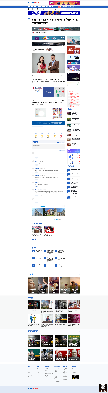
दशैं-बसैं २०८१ (65, 380)
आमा (30, 8)
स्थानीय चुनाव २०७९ (65, 373)
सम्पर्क (73, 373)
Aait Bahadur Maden (39, 153)
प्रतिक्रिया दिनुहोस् (61, 150)
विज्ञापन (73, 371)
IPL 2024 (46, 372)
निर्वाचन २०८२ (65, 376)
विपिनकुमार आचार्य (59, 8)
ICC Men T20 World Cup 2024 (48, 370)
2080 (56, 370)
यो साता (40, 298)
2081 (56, 371)
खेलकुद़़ (29, 373)
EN (73, 6)
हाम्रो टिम (73, 368)
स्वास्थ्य (70, 6)
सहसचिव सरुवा (46, 8)
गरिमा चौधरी (52, 8)
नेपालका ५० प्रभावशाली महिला (57, 369)
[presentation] (62, 206)
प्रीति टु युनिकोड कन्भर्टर (57, 381)
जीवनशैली (39, 6)
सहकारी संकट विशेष (65, 368)
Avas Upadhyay (38, 189)
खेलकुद (50, 6)
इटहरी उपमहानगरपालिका (35, 126)
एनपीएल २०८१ (47, 368)
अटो (37, 373)
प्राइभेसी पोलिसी (74, 372)
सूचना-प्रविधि (38, 375)
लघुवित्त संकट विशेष (65, 369)
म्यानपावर (35, 8)
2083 (56, 377)
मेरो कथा (55, 378)
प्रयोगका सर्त (73, 369)
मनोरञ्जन (43, 6)
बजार (37, 368)
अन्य (52, 6)
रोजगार (37, 371)
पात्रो (60, 6)
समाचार (32, 6)
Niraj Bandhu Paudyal (39, 199)
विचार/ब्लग (29, 369)
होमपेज (29, 6)
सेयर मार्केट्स (65, 6)
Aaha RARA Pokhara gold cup (49, 374)
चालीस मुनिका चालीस (57, 374)
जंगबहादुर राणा (40, 8)
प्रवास (28, 376)
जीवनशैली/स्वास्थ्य (30, 375)
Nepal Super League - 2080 (48, 376)
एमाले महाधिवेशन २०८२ (66, 378)
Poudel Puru (37, 168)
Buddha (36, 182)
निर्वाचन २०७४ (65, 372)
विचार (46, 6)
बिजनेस (35, 6)
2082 (56, 372)
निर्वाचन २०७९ (65, 375)
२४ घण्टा (36, 298)
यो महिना (43, 298)
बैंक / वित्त (38, 372)
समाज (28, 368)
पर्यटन (37, 369)
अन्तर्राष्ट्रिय (29, 378)
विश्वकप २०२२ (65, 379)
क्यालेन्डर (70, 150)
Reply (36, 157)
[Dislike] (41, 172)
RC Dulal (36, 161)
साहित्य (28, 371)
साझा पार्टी (41, 126)
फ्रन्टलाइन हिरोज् (56, 380)
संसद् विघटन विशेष (65, 371)
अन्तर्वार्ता (29, 372)
